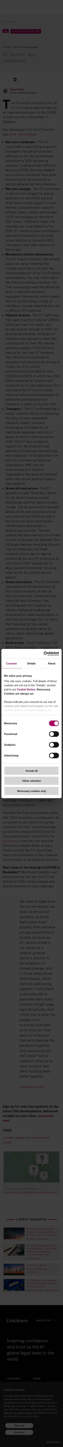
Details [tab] (31, 663)
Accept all (32, 770)
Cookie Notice (26, 689)
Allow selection (31, 780)
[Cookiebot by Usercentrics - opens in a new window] (44, 654)
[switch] (54, 734)
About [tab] (51, 663)
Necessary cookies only (31, 790)
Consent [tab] (11, 663)
